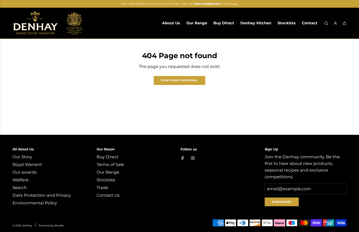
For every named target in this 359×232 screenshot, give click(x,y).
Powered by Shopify (51, 225)
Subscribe (281, 202)
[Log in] (335, 23)
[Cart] (344, 23)
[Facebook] (182, 158)
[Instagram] (192, 158)
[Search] (326, 23)
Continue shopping (179, 80)
